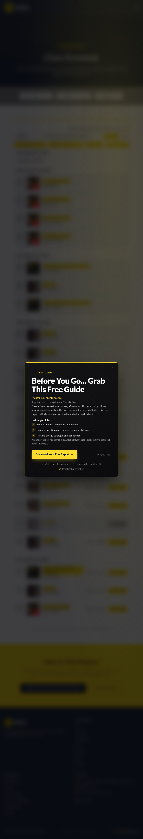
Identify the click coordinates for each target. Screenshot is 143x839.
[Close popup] (113, 367)
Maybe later (104, 454)
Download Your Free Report (52, 454)
